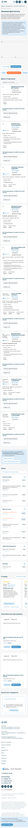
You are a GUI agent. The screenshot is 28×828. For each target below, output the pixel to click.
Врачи (2, 753)
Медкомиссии (4, 750)
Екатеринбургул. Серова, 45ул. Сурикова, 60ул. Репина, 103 (6, 780)
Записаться (15, 647)
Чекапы (3, 747)
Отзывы (25, 72)
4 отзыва (15, 382)
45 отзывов (16, 127)
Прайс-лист (4, 755)
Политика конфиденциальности (8, 737)
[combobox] (9, 82)
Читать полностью (9, 603)
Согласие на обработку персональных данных (12, 738)
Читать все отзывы (21, 576)
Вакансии (3, 763)
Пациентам (4, 758)
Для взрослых (9, 6)
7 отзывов (15, 209)
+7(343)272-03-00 (6, 773)
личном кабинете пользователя (10, 453)
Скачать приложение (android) (11, 461)
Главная (3, 6)
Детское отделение (6, 745)
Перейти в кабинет (8, 458)
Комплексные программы (14, 72)
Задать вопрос (14, 710)
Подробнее (7, 647)
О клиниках (3, 761)
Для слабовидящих (7, 789)
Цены (3, 72)
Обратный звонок (15, 66)
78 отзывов (16, 337)
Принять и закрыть (7, 824)
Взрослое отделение (6, 742)
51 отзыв (15, 297)
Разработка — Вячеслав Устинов (8, 798)
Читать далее (5, 66)
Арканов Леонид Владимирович (11, 585)
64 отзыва (15, 250)
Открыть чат (7, 117)
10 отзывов (16, 170)
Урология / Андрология (19, 6)
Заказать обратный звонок (10, 113)
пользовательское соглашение (8, 820)
